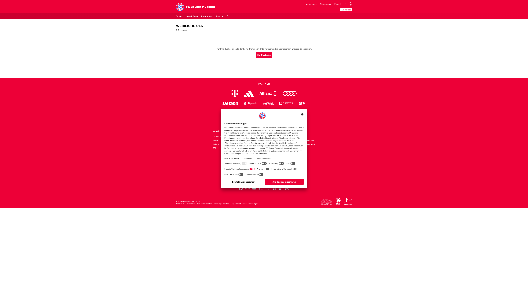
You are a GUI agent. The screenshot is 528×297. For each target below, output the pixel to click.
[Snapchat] (260, 188)
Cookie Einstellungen (250, 204)
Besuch (179, 16)
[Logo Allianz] (268, 93)
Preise (215, 140)
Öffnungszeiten (219, 136)
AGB (198, 204)
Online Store (311, 4)
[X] (267, 188)
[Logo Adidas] (249, 93)
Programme (207, 16)
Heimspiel (217, 144)
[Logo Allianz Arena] (326, 202)
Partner (264, 83)
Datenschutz (190, 204)
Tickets (219, 16)
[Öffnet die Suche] (227, 16)
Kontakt (238, 204)
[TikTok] (280, 188)
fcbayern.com (325, 4)
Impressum (180, 204)
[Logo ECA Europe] (338, 201)
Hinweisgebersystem (221, 204)
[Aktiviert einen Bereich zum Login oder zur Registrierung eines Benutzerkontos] (350, 4)
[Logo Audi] (290, 93)
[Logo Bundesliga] (348, 201)
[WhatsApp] (287, 188)
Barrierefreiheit (206, 204)
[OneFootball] (274, 188)
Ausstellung (192, 16)
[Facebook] (241, 188)
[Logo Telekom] (234, 93)
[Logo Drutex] (286, 103)
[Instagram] (247, 188)
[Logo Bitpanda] (250, 103)
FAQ (214, 148)
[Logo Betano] (230, 103)
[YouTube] (254, 188)
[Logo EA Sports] (302, 103)
